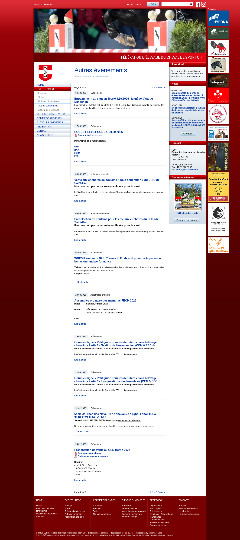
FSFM (77, 153)
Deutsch (38, 4)
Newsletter (45, 135)
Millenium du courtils (187, 213)
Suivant (162, 87)
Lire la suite (80, 113)
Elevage (42, 93)
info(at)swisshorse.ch (187, 169)
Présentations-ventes (49, 101)
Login (153, 4)
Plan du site (129, 533)
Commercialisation (49, 118)
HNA (76, 150)
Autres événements (98, 76)
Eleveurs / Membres (50, 122)
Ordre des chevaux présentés (93, 456)
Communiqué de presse (90, 135)
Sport (41, 97)
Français (48, 4)
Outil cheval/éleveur (51, 114)
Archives (188, 133)
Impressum (116, 533)
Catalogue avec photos (89, 453)
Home (130, 4)
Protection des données (98, 533)
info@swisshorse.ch (164, 535)
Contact (138, 4)
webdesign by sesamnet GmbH (149, 533)
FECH (77, 156)
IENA (76, 147)
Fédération (44, 126)
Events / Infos (80, 76)
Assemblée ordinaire (48, 110)
